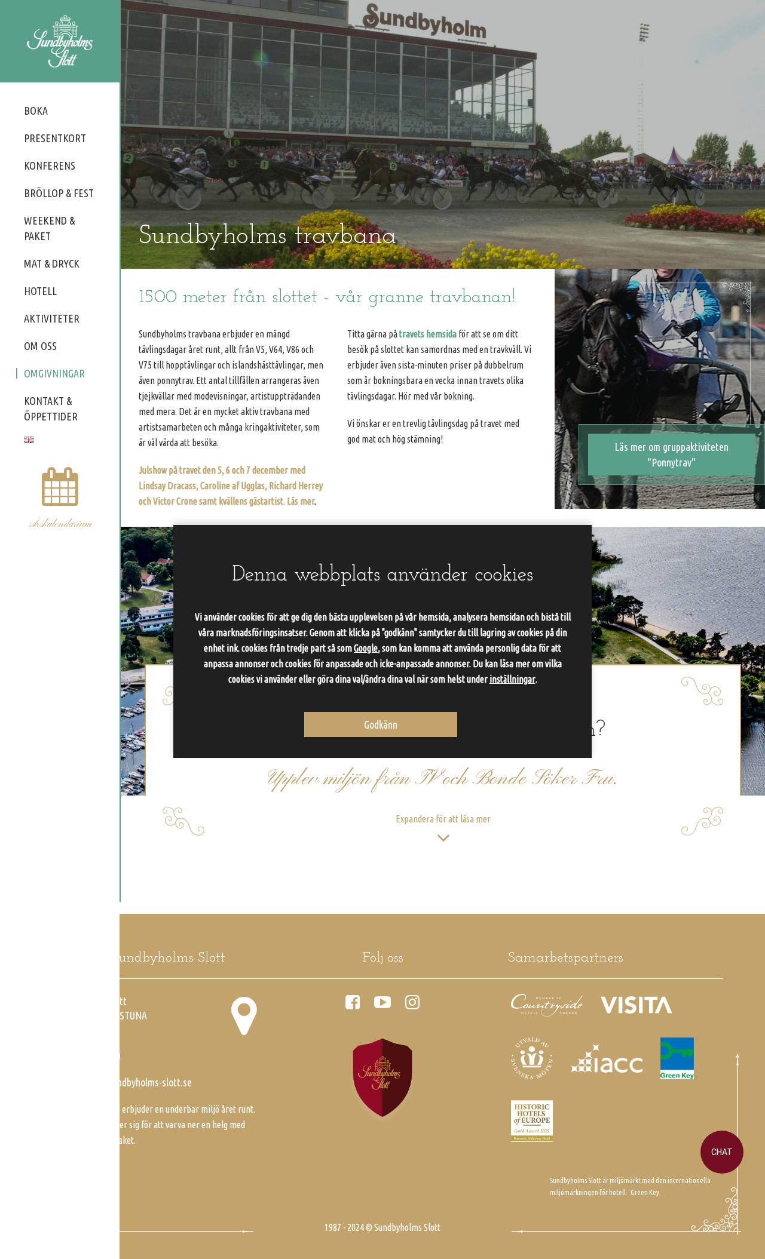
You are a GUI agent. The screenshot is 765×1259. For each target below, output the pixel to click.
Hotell (40, 291)
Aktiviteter (51, 318)
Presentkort (55, 138)
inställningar (512, 679)
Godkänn (380, 724)
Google (366, 648)
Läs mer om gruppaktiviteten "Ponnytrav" (671, 454)
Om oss (40, 346)
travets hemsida (428, 333)
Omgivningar (54, 373)
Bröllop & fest (59, 193)
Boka (36, 110)
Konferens (49, 165)
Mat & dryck (51, 263)
